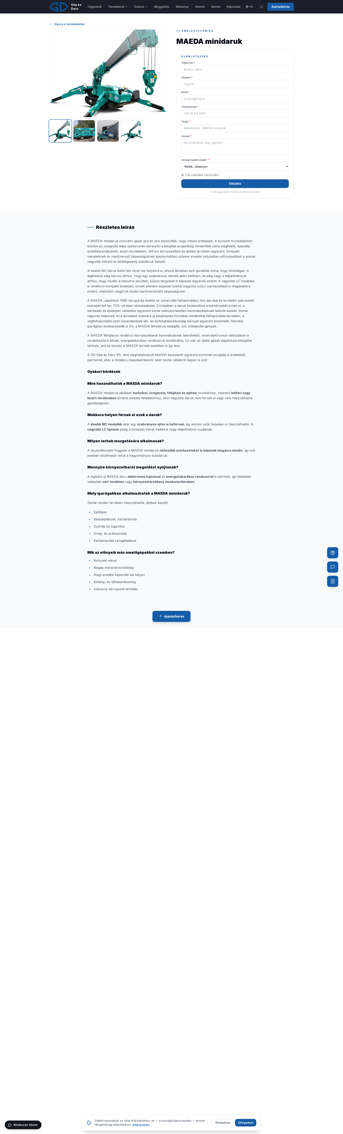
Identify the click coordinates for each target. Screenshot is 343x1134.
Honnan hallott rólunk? (195, 159)
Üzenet (186, 136)
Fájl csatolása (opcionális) (202, 175)
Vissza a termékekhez (69, 24)
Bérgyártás (161, 6)
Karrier (215, 6)
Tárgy (185, 121)
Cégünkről (95, 6)
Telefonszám (190, 106)
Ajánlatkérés (280, 6)
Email (185, 92)
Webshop (182, 6)
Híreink (200, 6)
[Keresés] (261, 6)
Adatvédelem (141, 1124)
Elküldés (235, 183)
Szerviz (139, 6)
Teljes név (188, 62)
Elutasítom (223, 1122)
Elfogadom (245, 1122)
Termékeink (116, 6)
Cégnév (187, 77)
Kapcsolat (234, 6)
